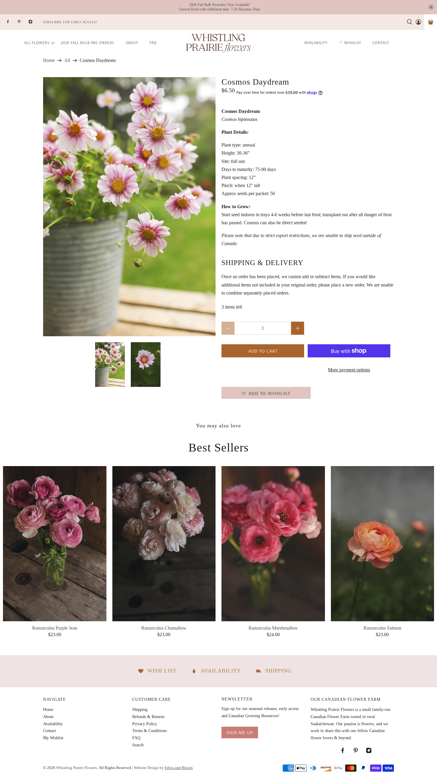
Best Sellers (218, 447)
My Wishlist (53, 738)
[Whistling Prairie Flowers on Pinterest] (23, 23)
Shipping (139, 709)
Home (49, 60)
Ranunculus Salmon (382, 627)
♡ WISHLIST (350, 42)
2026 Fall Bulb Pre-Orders (87, 42)
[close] (431, 7)
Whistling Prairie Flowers (76, 767)
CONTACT (380, 42)
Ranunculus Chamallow (163, 627)
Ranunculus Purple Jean (54, 627)
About (132, 42)
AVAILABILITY (316, 42)
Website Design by (163, 767)
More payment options (349, 369)
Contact (49, 730)
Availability (53, 724)
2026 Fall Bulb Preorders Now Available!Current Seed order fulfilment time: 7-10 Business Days (220, 7)
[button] (266, 393)
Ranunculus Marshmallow (273, 627)
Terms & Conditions (149, 730)
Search (138, 745)
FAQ (153, 42)
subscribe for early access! (70, 22)
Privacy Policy (144, 724)
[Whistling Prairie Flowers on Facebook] (11, 23)
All (67, 60)
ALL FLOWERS (36, 42)
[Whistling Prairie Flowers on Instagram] (34, 23)
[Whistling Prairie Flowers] (218, 42)
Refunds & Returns (148, 716)
